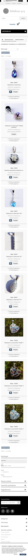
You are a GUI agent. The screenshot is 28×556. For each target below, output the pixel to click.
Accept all (23, 554)
